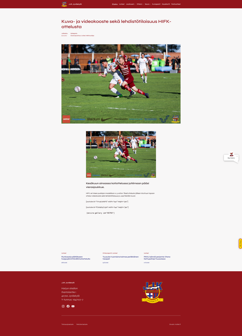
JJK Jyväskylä (75, 4)
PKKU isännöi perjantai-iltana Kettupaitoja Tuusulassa (157, 258)
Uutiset (83, 35)
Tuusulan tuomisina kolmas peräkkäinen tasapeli (121, 258)
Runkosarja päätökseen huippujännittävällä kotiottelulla (75, 258)
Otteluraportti (107, 253)
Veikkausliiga (90, 35)
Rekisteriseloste (81, 324)
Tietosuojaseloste (67, 324)
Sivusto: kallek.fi (175, 324)
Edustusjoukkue (76, 35)
